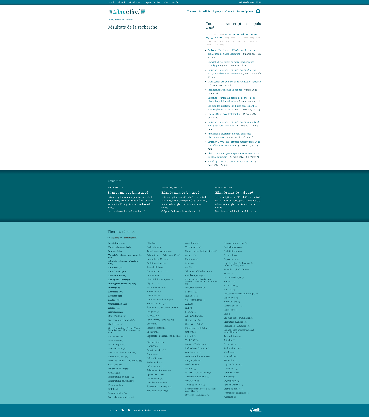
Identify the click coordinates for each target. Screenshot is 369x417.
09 (238, 34)
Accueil (110, 20)
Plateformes (231, 309)
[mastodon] (129, 410)
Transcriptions (245, 11)
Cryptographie (232, 380)
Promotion (115, 385)
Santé (189, 263)
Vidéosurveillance (195, 300)
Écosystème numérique (159, 386)
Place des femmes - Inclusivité (125, 360)
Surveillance (154, 291)
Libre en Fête (155, 378)
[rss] (122, 410)
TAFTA (228, 273)
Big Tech (153, 283)
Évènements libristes (159, 370)
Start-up (229, 289)
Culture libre (154, 358)
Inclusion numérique (196, 287)
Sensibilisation (117, 348)
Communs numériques (160, 299)
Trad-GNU (191, 340)
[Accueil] (126, 11)
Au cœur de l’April (234, 277)
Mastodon (191, 259)
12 (226, 34)
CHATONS (115, 364)
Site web (190, 336)
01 (221, 37)
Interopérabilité (117, 393)
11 (230, 34)
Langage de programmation (238, 318)
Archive (190, 255)
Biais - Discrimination (197, 356)
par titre (115, 238)
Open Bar (153, 332)
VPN (227, 313)
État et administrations (121, 320)
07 (246, 34)
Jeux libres (191, 295)
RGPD (113, 389)
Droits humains (233, 247)
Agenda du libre (153, 2)
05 (255, 34)
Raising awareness (234, 384)
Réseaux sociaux (118, 356)
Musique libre (155, 342)
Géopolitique (192, 320)
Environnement (156, 287)
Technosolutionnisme (197, 376)
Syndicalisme (231, 356)
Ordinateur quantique (235, 322)
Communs (153, 354)
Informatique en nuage (121, 376)
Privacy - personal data (198, 372)
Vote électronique (157, 382)
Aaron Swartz (231, 372)
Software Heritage (195, 344)
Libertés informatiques (160, 279)
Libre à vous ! (135, 2)
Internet (153, 275)
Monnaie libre (232, 301)
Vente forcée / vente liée (160, 319)
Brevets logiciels (156, 350)
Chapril (152, 323)
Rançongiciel (192, 360)
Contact (229, 11)
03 (212, 37)
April (111, 2)
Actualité (229, 340)
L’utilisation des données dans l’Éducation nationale (234, 81)
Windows (229, 352)
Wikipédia (153, 311)
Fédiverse (191, 291)
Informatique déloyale (121, 381)
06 (251, 34)
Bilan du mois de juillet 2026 (128, 192)
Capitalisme (231, 297)
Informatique (116, 344)
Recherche (154, 247)
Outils (175, 2)
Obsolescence (193, 352)
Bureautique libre (233, 305)
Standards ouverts (157, 271)
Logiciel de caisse (233, 364)
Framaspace (231, 285)
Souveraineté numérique (122, 352)
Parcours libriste (156, 327)
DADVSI (190, 332)
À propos (218, 11)
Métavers (229, 376)
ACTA (189, 304)
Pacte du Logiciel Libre (236, 269)
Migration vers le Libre (197, 328)
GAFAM (114, 372)
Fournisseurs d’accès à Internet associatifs (200, 389)
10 (233, 34)
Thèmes (191, 11)
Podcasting (192, 380)
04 (207, 37)
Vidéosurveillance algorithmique (241, 293)
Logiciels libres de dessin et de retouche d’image (238, 264)
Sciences (153, 315)
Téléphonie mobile (157, 390)
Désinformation (156, 263)
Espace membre (233, 259)
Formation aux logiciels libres (201, 251)
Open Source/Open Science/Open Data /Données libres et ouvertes (124, 330)
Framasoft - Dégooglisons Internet (163, 337)
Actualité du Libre (195, 384)
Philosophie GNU (118, 368)
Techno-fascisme (233, 348)
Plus (166, 2)
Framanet (230, 344)
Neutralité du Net (157, 259)
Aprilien (190, 267)
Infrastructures (156, 366)
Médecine (230, 397)
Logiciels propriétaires (121, 397)
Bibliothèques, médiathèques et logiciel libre (239, 331)
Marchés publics (156, 303)
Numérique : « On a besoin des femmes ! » (230, 161)
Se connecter (159, 410)
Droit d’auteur (117, 316)
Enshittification (233, 251)
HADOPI (152, 346)
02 (216, 37)
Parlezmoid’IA (155, 362)
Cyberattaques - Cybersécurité (163, 255)
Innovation (115, 340)
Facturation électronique (237, 326)
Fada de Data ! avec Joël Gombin (224, 114)
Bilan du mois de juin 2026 (180, 192)
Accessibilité (155, 267)
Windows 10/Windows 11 (198, 271)
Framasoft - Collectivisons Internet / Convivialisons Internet (201, 281)
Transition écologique (159, 251)
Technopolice (193, 247)
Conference (115, 324)
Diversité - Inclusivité (197, 395)
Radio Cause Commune (197, 348)
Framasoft (230, 255)
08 (242, 34)
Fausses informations (235, 243)
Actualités (204, 11)
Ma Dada (229, 281)
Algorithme (192, 243)
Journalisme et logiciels (236, 392)
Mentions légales (142, 410)
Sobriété (190, 312)
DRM (151, 243)
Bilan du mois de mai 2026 (234, 192)
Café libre (153, 295)
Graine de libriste (233, 388)
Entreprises (115, 336)
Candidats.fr (231, 368)
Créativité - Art (194, 324)
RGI (188, 308)
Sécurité (190, 368)
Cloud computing (195, 275)
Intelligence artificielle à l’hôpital (225, 90)
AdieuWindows (194, 316)
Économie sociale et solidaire (162, 307)
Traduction (230, 360)
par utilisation (130, 238)
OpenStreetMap (156, 374)
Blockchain (192, 364)
